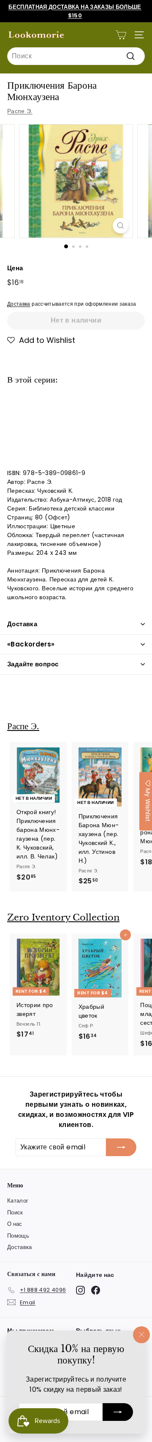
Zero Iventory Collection (63, 917)
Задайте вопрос (32, 664)
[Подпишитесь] (118, 1412)
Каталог (17, 1201)
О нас (14, 1224)
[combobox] (76, 56)
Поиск (15, 1212)
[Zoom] (120, 226)
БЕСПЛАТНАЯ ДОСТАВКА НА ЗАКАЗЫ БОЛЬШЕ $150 (74, 11)
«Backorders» (31, 644)
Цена (15, 267)
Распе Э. (20, 111)
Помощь (18, 1236)
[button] (41, 340)
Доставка (18, 304)
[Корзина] (121, 34)
